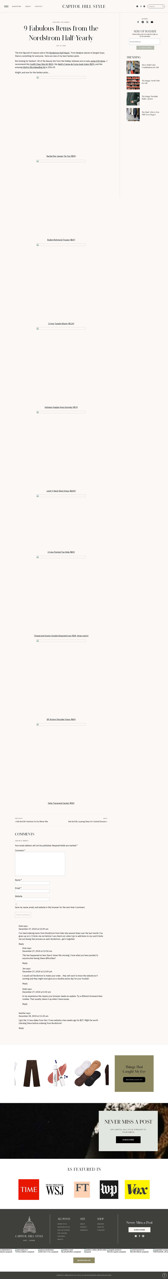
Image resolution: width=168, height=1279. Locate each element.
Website (18, 896)
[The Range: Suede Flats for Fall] (133, 83)
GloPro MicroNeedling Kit (34, 67)
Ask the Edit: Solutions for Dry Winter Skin (32, 821)
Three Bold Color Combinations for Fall (150, 66)
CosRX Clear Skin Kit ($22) (41, 64)
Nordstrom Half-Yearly (59, 53)
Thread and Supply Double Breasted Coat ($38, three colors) (61, 636)
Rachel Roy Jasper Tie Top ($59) (61, 156)
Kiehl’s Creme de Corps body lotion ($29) (76, 64)
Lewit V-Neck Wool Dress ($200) (61, 491)
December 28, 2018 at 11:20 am (33, 1016)
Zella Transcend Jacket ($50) (61, 803)
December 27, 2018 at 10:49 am (33, 929)
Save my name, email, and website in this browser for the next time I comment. (50, 907)
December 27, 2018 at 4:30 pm (36, 992)
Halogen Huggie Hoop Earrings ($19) (61, 407)
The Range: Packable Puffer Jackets (150, 97)
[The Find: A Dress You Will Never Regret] (133, 114)
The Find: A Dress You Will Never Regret (150, 113)
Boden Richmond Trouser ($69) (61, 240)
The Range (65, 22)
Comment (20, 850)
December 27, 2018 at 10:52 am (37, 951)
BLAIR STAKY (107, 1275)
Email (18, 888)
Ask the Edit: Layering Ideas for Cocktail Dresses (87, 821)
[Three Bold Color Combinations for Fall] (133, 67)
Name (18, 880)
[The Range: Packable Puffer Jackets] (133, 98)
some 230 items (98, 61)
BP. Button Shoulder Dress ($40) (61, 719)
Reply (21, 944)
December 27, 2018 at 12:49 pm (37, 971)
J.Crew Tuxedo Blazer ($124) (61, 323)
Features (56, 22)
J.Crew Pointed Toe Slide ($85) (61, 552)
